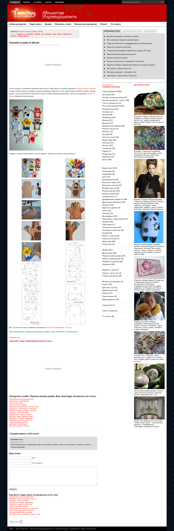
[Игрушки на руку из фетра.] (31, 177)
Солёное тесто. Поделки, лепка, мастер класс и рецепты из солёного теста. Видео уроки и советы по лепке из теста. (149, 358)
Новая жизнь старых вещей (113, 219)
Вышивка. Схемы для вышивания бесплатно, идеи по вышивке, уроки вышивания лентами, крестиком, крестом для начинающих (148, 154)
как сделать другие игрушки (85, 88)
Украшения (106, 264)
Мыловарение (107, 216)
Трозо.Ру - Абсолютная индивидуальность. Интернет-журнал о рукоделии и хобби (53, 529)
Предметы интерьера (110, 261)
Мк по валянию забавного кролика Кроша (123, 40)
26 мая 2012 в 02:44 (17, 442)
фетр (26, 36)
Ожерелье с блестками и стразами (22, 409)
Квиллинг (106, 131)
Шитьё (40, 31)
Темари (105, 151)
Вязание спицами (109, 194)
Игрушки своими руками (27, 31)
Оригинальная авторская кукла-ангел (121, 54)
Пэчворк (105, 233)
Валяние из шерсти (109, 182)
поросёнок (67, 34)
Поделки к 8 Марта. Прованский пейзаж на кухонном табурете (131, 65)
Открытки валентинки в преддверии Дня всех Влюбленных (129, 43)
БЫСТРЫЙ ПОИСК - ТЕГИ (132, 31)
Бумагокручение (108, 180)
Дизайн (48, 24)
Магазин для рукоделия (85, 24)
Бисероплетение (108, 109)
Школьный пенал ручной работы (21, 510)
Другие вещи (107, 253)
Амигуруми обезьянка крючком (21, 399)
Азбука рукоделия (17, 24)
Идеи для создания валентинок (119, 47)
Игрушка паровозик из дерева (20, 512)
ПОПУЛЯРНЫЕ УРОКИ (112, 31)
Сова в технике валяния (18, 422)
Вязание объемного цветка (117, 58)
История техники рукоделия (113, 97)
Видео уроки (36, 24)
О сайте (38, 2)
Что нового (115, 24)
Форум (26, 2)
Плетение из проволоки (111, 230)
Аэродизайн (106, 174)
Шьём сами (106, 241)
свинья (14, 36)
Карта (48, 2)
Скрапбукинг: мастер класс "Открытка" (122, 76)
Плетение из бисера (110, 227)
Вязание (105, 120)
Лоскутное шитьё (109, 137)
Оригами (105, 222)
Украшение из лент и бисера (20, 414)
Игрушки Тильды (108, 129)
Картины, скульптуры (110, 273)
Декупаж (105, 123)
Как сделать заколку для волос (119, 68)
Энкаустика (106, 244)
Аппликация (106, 171)
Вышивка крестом (109, 188)
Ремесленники (107, 296)
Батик (104, 177)
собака (20, 36)
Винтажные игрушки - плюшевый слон (121, 72)
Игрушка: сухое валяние (18, 412)
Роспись (105, 146)
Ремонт (103, 24)
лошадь (48, 34)
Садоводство (107, 305)
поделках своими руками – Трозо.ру (59, 327)
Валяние (105, 115)
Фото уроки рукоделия (111, 106)
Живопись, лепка (63, 24)
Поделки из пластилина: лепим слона (24, 407)
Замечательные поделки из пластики (23, 508)
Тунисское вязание (109, 239)
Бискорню (106, 112)
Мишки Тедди (107, 140)
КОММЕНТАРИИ (150, 31)
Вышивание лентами (110, 185)
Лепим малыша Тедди (17, 405)
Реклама (59, 2)
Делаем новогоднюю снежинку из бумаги (123, 36)
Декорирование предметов (112, 199)
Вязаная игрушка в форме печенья (22, 411)
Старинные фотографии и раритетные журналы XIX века (129, 51)
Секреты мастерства (110, 276)
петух (59, 34)
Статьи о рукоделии (110, 103)
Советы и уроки (108, 311)
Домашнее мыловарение (111, 126)
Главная (15, 2)
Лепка (104, 211)
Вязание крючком (109, 191)
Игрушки (29, 34)
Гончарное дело (108, 196)
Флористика (106, 154)
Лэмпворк (106, 213)
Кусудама (106, 134)
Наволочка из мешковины (19, 401)
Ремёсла (105, 293)
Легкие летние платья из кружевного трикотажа (125, 61)
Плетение (106, 143)
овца (54, 34)
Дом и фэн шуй (108, 287)
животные (21, 34)
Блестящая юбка (15, 403)
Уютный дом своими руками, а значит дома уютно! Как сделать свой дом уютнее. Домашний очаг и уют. (148, 393)
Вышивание (106, 117)
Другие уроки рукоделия (111, 202)
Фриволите (106, 157)
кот (42, 34)
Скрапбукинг (107, 148)
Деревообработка (109, 299)
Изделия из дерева (109, 208)
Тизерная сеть (14, 337)
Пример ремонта (108, 290)
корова (37, 34)
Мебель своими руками (111, 259)
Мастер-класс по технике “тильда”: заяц (24, 514)
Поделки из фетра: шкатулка (20, 420)
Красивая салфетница (17, 424)
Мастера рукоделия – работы (113, 100)
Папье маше (107, 225)
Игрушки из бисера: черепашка (21, 418)
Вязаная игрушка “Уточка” (19, 426)
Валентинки (106, 95)
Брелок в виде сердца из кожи (21, 416)
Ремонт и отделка (109, 236)
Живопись (106, 205)
